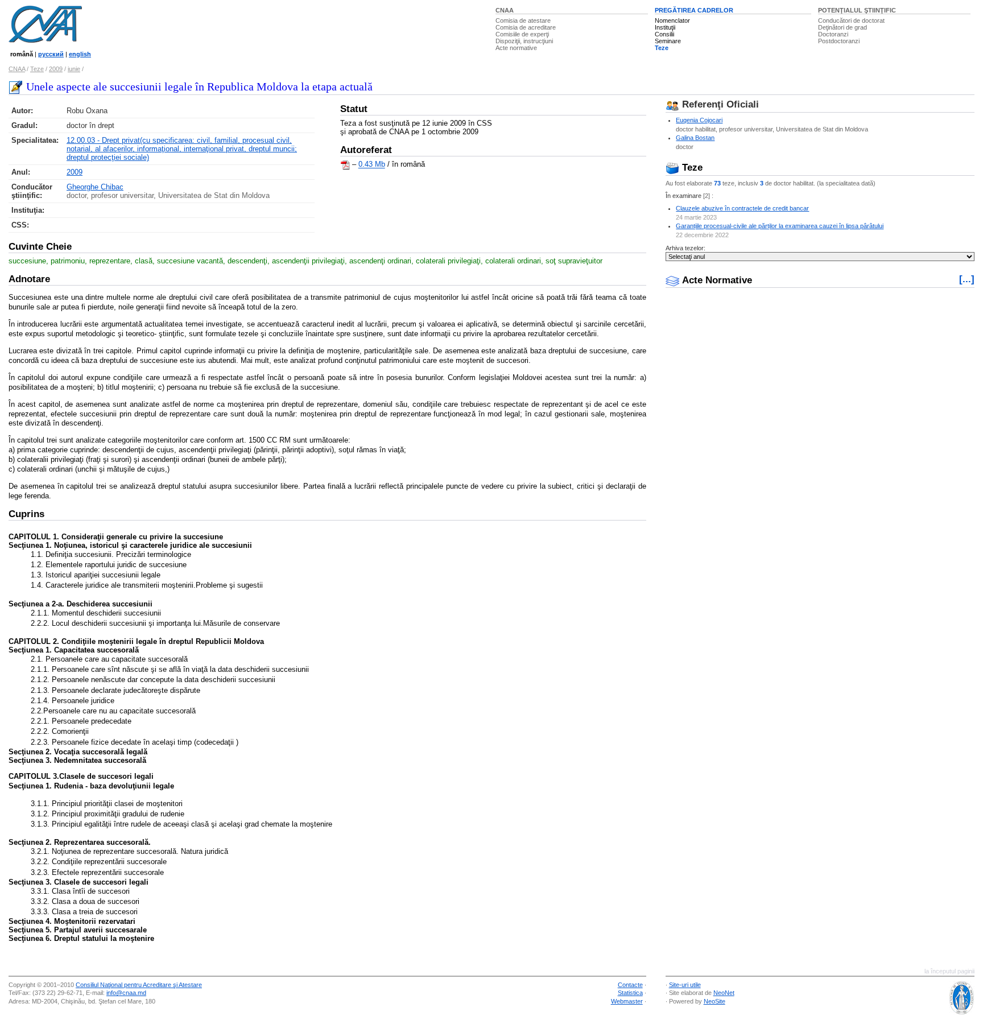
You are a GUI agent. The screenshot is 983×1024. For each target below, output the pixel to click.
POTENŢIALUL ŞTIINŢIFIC (857, 10)
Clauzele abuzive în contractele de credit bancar (742, 208)
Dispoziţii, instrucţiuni (524, 41)
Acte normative (516, 47)
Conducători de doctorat (851, 20)
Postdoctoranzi (839, 41)
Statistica (630, 992)
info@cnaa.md (126, 992)
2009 (56, 68)
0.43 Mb (371, 164)
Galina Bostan (695, 137)
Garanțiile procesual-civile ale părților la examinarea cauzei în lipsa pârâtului (779, 225)
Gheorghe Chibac (95, 187)
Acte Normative (715, 280)
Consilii (664, 34)
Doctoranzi (833, 34)
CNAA (504, 10)
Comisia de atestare (523, 20)
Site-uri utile (685, 984)
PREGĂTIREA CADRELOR (694, 10)
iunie (74, 68)
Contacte (630, 984)
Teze (661, 47)
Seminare (668, 41)
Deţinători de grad (842, 27)
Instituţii (665, 27)
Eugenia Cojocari (699, 120)
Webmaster (627, 1001)
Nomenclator (672, 20)
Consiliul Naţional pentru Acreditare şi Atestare (139, 984)
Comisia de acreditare (525, 27)
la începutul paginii (949, 971)
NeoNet (723, 992)
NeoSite (714, 1001)
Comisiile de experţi (522, 34)
